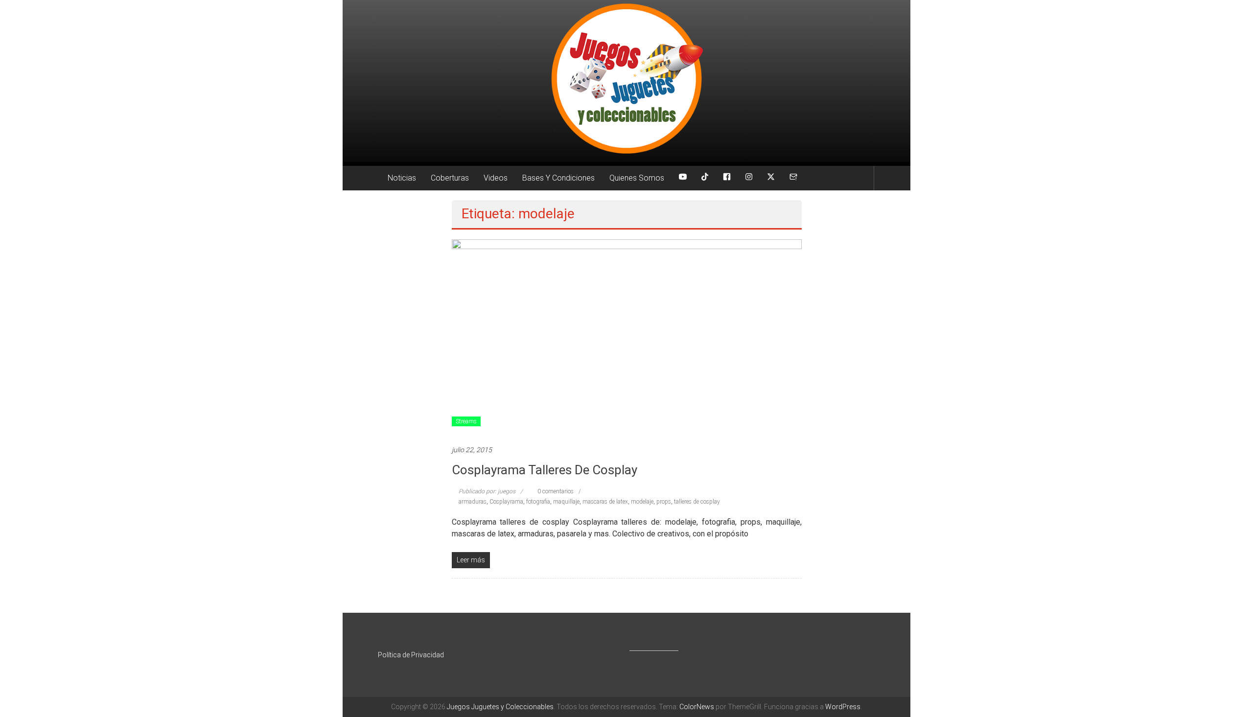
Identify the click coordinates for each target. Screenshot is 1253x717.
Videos (496, 178)
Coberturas (450, 178)
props (663, 501)
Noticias (402, 178)
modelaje (642, 501)
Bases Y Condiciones (558, 178)
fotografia (538, 501)
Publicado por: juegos (487, 491)
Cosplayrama (506, 501)
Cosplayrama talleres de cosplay (544, 470)
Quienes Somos (636, 178)
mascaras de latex (605, 501)
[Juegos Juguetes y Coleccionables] (626, 81)
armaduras (473, 501)
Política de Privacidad (411, 655)
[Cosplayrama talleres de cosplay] (627, 337)
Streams (466, 421)
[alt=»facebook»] (727, 178)
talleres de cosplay (697, 501)
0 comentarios (555, 491)
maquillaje (566, 501)
